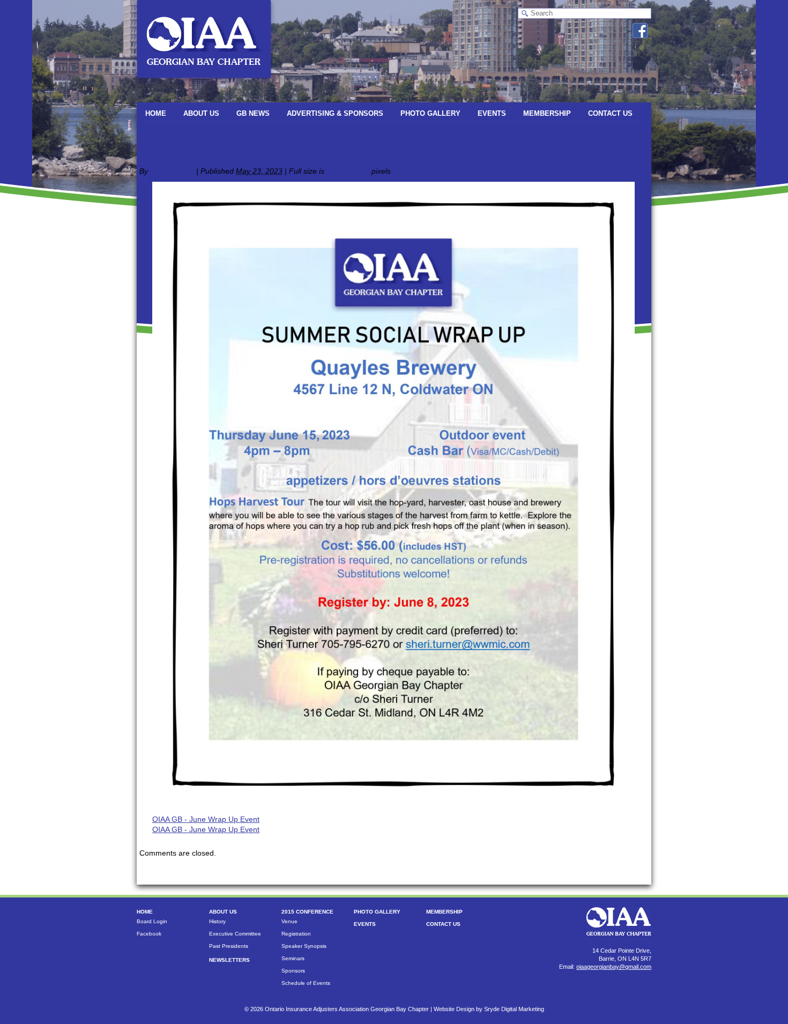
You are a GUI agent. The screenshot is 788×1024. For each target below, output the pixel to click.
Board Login (152, 921)
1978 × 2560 (347, 171)
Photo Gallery (430, 113)
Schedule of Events (305, 983)
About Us (201, 113)
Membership (547, 113)
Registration (296, 934)
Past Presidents (228, 946)
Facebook (149, 934)
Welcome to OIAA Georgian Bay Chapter (213, 135)
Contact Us (610, 113)
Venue (289, 921)
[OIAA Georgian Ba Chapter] (204, 83)
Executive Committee (235, 934)
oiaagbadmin (172, 171)
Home (155, 113)
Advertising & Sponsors (335, 113)
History (217, 921)
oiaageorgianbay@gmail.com (613, 966)
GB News (253, 113)
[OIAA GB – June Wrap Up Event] (393, 803)
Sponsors (293, 971)
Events (492, 113)
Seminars (292, 958)
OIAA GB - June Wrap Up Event (205, 819)
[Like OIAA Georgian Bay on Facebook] (640, 30)
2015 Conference (307, 912)
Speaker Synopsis (303, 946)
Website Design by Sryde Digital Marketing (489, 1009)
